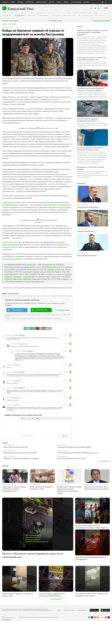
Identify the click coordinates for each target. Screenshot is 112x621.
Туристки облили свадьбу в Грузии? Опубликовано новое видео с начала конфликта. (91, 526)
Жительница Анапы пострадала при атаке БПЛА (20, 453)
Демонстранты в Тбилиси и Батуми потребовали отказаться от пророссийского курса (14, 489)
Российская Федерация (43, 15)
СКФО (78, 15)
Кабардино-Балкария (85, 12)
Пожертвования (81, 610)
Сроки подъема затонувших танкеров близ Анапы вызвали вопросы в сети (91, 58)
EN (109, 2)
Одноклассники (29, 277)
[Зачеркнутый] (32, 418)
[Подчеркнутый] (29, 418)
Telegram (51, 269)
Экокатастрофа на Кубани (102, 20)
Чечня (96, 15)
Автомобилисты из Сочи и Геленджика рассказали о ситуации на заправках (90, 89)
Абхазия (5, 12)
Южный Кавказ (6, 18)
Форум (51, 2)
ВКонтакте (17, 277)
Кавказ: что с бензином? (11, 20)
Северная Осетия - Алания (69, 15)
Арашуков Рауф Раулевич (85, 231)
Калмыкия (95, 12)
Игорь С (16, 335)
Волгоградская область (54, 12)
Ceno (41, 272)
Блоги (59, 2)
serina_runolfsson (23, 343)
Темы (13, 2)
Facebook (67, 274)
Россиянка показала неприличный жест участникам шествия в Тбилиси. (52, 595)
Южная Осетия (103, 15)
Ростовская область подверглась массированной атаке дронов (88, 120)
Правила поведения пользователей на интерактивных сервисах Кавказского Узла (39, 617)
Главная (4, 24)
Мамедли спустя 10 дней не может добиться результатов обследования (96, 488)
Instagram (8, 277)
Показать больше (56, 599)
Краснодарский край (20, 15)
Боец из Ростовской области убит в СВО (71, 458)
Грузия (63, 12)
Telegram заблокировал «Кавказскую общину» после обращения (90, 558)
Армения (31, 12)
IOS (34, 264)
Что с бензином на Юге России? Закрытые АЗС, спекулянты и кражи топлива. (91, 595)
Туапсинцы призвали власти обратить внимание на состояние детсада (90, 148)
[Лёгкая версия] (102, 2)
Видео (66, 2)
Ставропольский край (87, 15)
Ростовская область (56, 15)
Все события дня (104, 461)
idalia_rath (16, 364)
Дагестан (69, 12)
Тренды (20, 2)
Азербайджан (24, 12)
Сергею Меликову (49, 205)
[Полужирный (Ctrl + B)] (22, 418)
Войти (106, 8)
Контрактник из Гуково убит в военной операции (90, 168)
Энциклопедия (41, 2)
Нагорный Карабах (31, 15)
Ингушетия (75, 12)
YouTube (9, 279)
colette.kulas (17, 380)
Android (29, 264)
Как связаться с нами (69, 610)
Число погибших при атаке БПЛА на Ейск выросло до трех (77, 453)
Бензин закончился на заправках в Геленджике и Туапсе (41, 488)
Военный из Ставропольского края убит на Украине (21, 458)
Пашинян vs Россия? (56, 20)
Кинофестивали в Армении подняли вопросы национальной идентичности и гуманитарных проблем (69, 490)
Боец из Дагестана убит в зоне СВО (16, 447)
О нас (59, 610)
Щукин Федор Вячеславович (87, 255)
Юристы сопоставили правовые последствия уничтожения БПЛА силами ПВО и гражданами (92, 32)
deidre (15, 405)
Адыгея (17, 12)
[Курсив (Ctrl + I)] (25, 418)
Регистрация (27, 436)
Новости (5, 2)
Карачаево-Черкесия (8, 15)
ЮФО (13, 18)
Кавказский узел (9, 202)
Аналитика (29, 2)
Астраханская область (40, 12)
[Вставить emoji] (37, 418)
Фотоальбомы (76, 2)
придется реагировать (13, 259)
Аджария (11, 12)
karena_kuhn (17, 397)
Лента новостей (12, 24)
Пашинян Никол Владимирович (88, 207)
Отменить (65, 436)
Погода (86, 2)
